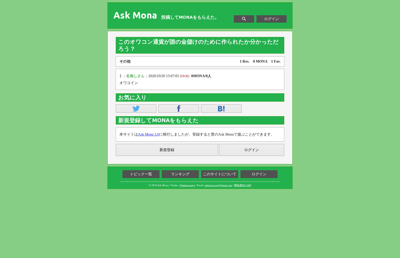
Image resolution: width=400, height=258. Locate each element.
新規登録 (166, 150)
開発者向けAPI (242, 185)
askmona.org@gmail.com (218, 185)
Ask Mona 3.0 (148, 134)
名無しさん (135, 76)
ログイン (271, 19)
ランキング (180, 174)
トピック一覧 (141, 174)
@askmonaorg (187, 185)
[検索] (244, 19)
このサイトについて (219, 174)
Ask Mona (135, 15)
